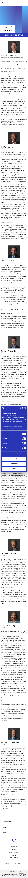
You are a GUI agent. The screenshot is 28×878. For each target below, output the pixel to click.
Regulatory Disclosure (14, 852)
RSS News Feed (6, 832)
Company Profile (7, 821)
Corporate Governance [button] (15, 35)
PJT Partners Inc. (11, 863)
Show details (20, 454)
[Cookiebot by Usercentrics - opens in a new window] (20, 408)
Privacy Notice (14, 846)
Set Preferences (14, 463)
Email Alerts (6, 816)
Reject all (14, 468)
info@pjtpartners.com (14, 859)
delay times (21, 873)
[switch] (24, 438)
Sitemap (14, 855)
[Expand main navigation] (26, 3)
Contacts (5, 827)
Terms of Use (14, 849)
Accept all (14, 458)
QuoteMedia (16, 871)
